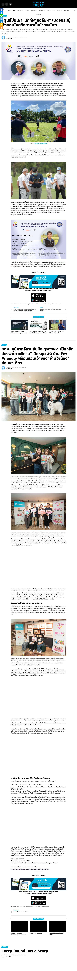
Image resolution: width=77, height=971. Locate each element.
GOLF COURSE (42, 10)
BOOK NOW (66, 10)
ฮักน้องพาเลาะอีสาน (45, 906)
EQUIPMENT (34, 10)
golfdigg (10, 38)
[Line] (1, 15)
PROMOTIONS (20, 10)
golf (21, 906)
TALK (53, 10)
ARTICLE (27, 10)
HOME (9, 10)
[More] (1, 27)
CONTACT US (38, 14)
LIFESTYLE (59, 10)
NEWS (14, 10)
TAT (24, 906)
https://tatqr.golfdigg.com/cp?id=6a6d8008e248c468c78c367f (30, 869)
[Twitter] (1, 18)
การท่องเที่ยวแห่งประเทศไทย (32, 906)
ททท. (40, 906)
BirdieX (9, 956)
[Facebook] (1, 9)
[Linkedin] (1, 21)
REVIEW (48, 10)
